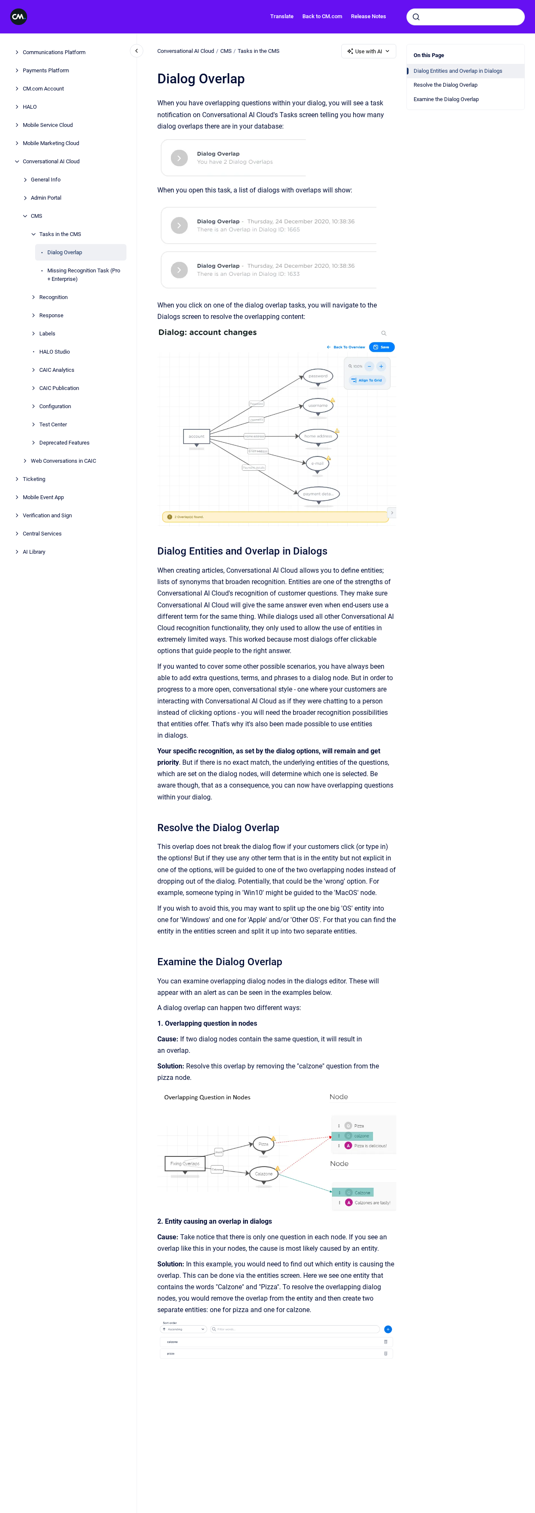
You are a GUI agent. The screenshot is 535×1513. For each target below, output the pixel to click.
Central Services (42, 533)
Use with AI (368, 51)
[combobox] (465, 17)
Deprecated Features (64, 442)
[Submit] (416, 17)
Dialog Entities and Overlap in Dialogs (458, 71)
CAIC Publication (59, 387)
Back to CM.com (322, 16)
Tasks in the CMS (60, 234)
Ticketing (34, 478)
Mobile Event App (43, 497)
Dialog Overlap (64, 252)
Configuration (55, 406)
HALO (30, 107)
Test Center (53, 424)
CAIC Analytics (56, 369)
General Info (45, 179)
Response (51, 315)
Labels (47, 333)
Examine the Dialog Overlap (446, 99)
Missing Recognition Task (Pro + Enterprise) (83, 274)
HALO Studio (54, 351)
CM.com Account (43, 88)
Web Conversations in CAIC (63, 460)
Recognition (53, 297)
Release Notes (368, 16)
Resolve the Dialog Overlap (445, 85)
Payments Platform (46, 70)
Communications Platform (54, 52)
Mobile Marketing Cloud (51, 143)
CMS (36, 216)
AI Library (34, 551)
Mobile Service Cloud (48, 125)
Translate (282, 16)
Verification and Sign (47, 515)
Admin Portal (46, 198)
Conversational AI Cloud (51, 161)
